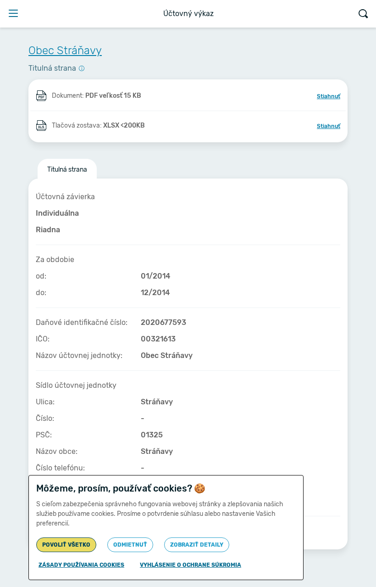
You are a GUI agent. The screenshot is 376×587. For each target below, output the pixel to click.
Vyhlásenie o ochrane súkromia (190, 565)
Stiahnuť (328, 96)
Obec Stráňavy (65, 50)
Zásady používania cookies (81, 565)
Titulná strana (67, 169)
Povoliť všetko (66, 545)
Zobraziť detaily (196, 545)
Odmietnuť (130, 545)
